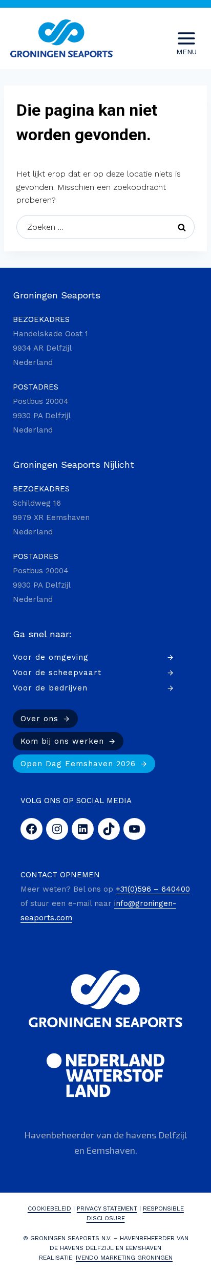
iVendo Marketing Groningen (124, 1257)
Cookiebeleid (49, 1208)
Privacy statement (107, 1208)
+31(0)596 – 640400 (153, 889)
